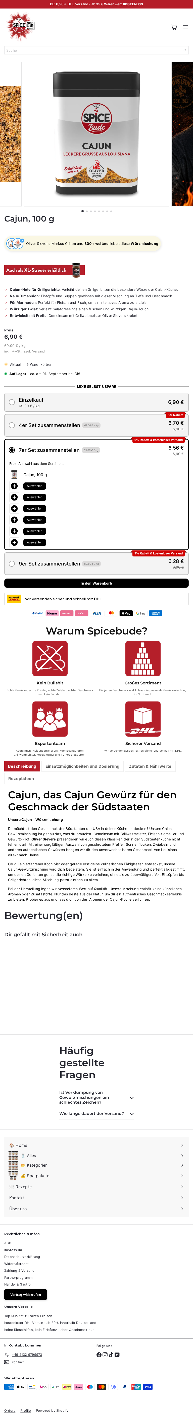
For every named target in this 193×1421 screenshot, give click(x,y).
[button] (96, 402)
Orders (9, 1410)
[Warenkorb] (174, 27)
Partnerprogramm (18, 1277)
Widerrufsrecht (16, 1264)
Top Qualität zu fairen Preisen (28, 1316)
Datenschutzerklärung (22, 1257)
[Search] (185, 50)
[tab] (22, 766)
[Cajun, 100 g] (36, 983)
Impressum (13, 1250)
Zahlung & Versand (19, 1270)
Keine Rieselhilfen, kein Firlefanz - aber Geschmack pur (49, 1330)
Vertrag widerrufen (25, 1295)
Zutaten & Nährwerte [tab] (150, 766)
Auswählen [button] (34, 486)
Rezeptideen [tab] (21, 778)
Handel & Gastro (17, 1284)
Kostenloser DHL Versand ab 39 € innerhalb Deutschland (50, 1323)
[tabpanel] (96, 845)
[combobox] (96, 50)
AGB (7, 1243)
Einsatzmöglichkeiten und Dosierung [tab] (82, 766)
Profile (25, 1410)
